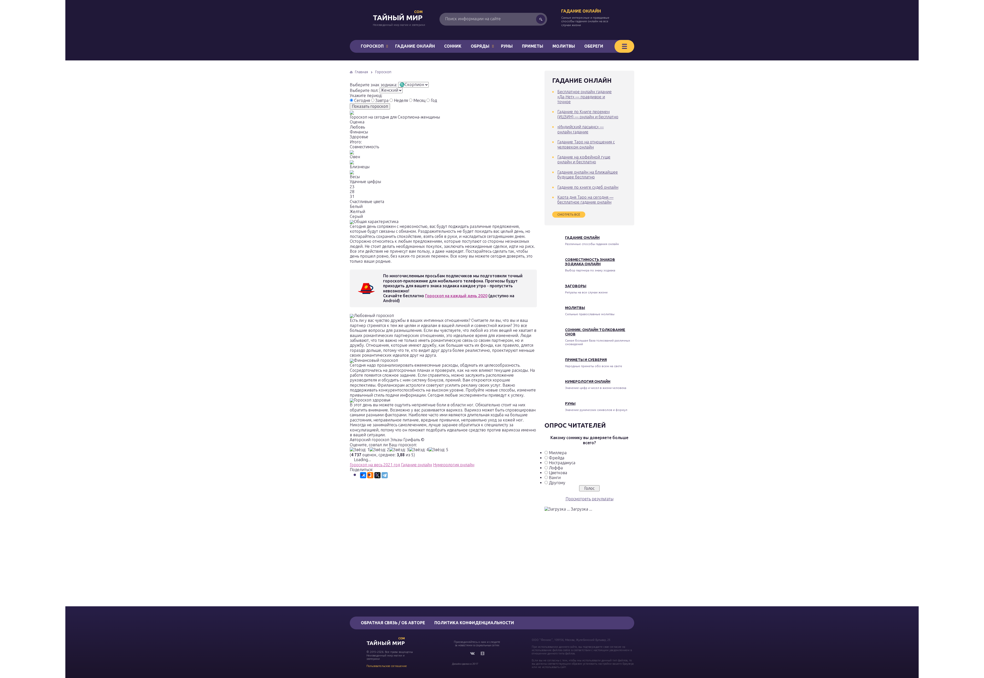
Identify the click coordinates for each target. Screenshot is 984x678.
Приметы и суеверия (586, 360)
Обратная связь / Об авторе (393, 622)
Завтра (381, 100)
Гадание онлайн (581, 11)
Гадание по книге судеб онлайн (587, 187)
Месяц (419, 100)
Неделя (401, 100)
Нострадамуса (562, 462)
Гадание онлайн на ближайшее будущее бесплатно (587, 174)
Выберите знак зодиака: (373, 84)
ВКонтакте (472, 653)
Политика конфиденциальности (474, 622)
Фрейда (556, 457)
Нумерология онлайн (453, 464)
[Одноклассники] (370, 475)
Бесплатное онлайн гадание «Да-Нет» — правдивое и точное (584, 96)
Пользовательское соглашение (386, 666)
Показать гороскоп (370, 106)
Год (434, 100)
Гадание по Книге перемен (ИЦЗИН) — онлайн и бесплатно (587, 114)
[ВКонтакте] (363, 475)
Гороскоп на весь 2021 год (375, 464)
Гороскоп (372, 46)
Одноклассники (482, 653)
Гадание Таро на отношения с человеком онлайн (586, 144)
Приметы (532, 46)
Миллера (558, 452)
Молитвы (563, 46)
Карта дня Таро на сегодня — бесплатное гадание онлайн (585, 199)
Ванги (555, 477)
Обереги (593, 46)
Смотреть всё (568, 214)
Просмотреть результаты (589, 498)
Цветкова (558, 472)
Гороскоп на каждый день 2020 (456, 295)
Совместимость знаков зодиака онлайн (590, 262)
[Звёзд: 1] (360, 449)
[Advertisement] (443, 542)
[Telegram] (385, 475)
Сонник (453, 46)
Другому (557, 482)
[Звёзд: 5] (438, 449)
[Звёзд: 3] (399, 449)
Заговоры (575, 286)
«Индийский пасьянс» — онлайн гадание (580, 129)
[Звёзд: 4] (419, 449)
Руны (507, 46)
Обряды (480, 46)
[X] (377, 475)
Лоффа (556, 467)
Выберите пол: (364, 90)
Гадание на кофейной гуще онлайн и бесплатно (583, 159)
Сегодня (362, 100)
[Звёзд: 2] (379, 449)
